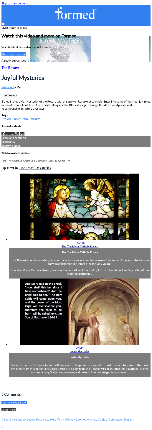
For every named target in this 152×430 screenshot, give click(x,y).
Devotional (20, 119)
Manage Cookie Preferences (105, 419)
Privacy (70, 419)
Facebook (8, 134)
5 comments (9, 95)
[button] (3, 24)
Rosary (35, 119)
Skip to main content (14, 3)
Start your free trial (13, 54)
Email (20, 134)
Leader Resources (38, 419)
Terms (61, 419)
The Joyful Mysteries (35, 168)
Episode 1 (7, 87)
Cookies (81, 419)
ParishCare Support (13, 419)
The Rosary (10, 68)
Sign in (32, 60)
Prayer (6, 119)
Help (53, 419)
